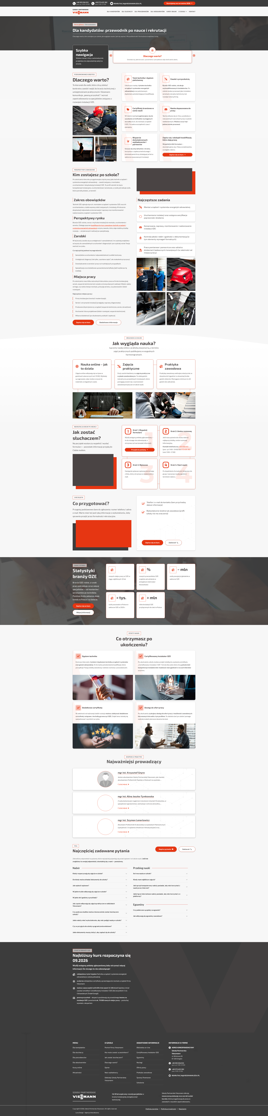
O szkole (182, 11)
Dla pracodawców (142, 11)
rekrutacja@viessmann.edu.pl (128, 4)
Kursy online (172, 11)
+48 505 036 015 (82, 2)
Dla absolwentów (158, 11)
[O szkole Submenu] (186, 11)
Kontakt (192, 11)
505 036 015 (183, 446)
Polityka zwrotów (152, 1109)
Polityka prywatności (168, 1109)
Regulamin (182, 1109)
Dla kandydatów (113, 11)
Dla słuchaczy (127, 11)
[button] (100, 873)
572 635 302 (185, 449)
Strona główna (79, 24)
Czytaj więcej (122, 784)
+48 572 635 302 (101, 2)
